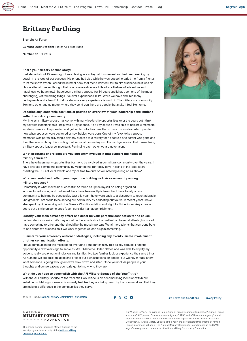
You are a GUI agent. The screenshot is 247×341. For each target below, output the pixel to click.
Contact (136, 7)
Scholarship (120, 7)
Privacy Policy (213, 297)
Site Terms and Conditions (183, 297)
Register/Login (235, 7)
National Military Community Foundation (64, 296)
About (33, 7)
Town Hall (102, 7)
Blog (159, 7)
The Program (83, 7)
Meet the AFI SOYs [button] (55, 7)
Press (149, 7)
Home (22, 7)
